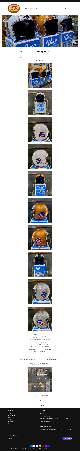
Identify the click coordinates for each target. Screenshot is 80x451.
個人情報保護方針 (11, 421)
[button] (24, 8)
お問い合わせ (10, 430)
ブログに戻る (41, 405)
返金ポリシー (17, 448)
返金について (10, 423)
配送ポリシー (10, 425)
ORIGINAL (12, 448)
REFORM (9, 417)
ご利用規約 (10, 419)
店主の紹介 (10, 413)
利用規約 (30, 448)
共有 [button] (21, 57)
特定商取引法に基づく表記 (13, 427)
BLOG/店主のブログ (12, 415)
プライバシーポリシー (24, 448)
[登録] (27, 438)
